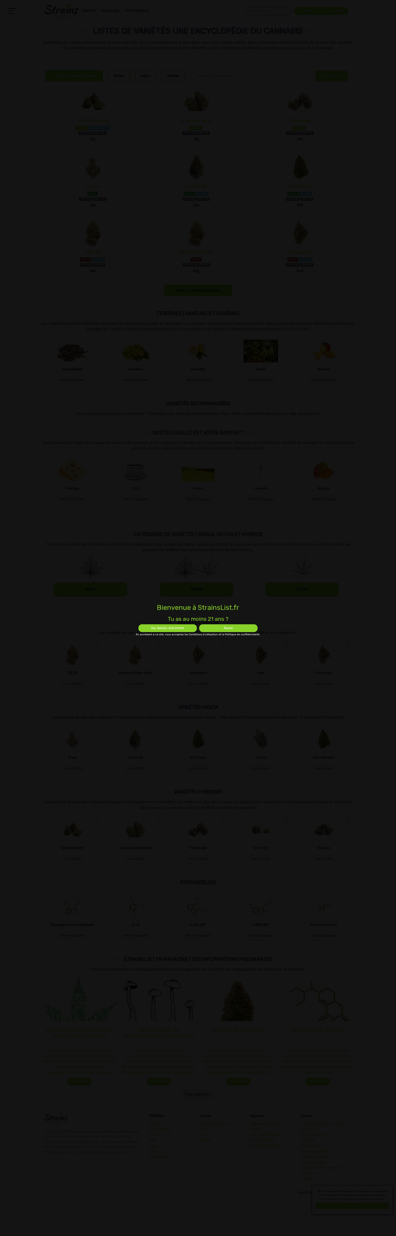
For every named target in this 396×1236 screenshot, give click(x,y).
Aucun (228, 628)
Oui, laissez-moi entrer (167, 628)
